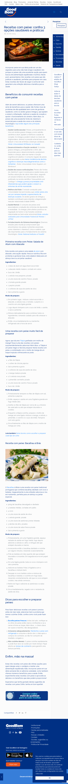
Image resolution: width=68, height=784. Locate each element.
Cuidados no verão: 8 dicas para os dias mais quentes (57, 149)
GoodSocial (57, 2)
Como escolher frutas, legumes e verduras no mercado (58, 117)
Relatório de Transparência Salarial (51, 4)
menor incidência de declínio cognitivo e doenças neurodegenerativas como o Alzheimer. (27, 161)
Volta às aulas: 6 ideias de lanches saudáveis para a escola (58, 98)
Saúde (58, 65)
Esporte (59, 44)
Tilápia (22, 341)
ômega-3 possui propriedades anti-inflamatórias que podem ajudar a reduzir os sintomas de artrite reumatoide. (26, 184)
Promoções (22, 2)
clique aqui (13, 764)
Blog (15, 2)
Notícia (58, 51)
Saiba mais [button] (39, 773)
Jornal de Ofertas (32, 2)
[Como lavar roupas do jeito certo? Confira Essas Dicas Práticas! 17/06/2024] (1, 776)
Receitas (43, 2)
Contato (11, 4)
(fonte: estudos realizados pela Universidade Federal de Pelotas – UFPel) (28, 216)
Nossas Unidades (37, 735)
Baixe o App (19, 4)
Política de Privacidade (39, 744)
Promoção (59, 58)
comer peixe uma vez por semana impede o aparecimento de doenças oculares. (28, 194)
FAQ (6, 4)
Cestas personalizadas (39, 730)
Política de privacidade (32, 4)
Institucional (8, 2)
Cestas (49, 2)
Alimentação (60, 36)
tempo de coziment (23, 646)
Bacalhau (10, 487)
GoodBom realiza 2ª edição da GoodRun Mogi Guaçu (58, 80)
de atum (37, 251)
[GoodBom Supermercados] (10, 12)
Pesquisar (56, 21)
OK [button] (50, 778)
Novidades (60, 55)
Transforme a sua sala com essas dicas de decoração (58, 134)
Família (58, 47)
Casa (57, 40)
